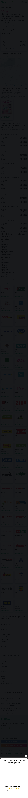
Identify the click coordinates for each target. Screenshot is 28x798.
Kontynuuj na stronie (14, 796)
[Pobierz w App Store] (14, 792)
